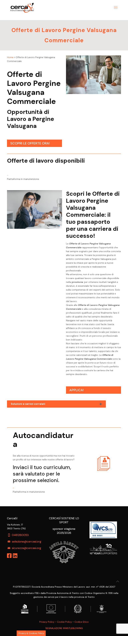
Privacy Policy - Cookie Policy (55, 621)
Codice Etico (81, 621)
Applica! (76, 390)
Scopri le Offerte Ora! (30, 143)
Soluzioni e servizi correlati (28, 404)
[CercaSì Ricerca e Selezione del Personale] (22, 7)
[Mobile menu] (115, 7)
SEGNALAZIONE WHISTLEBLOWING (64, 628)
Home (10, 57)
